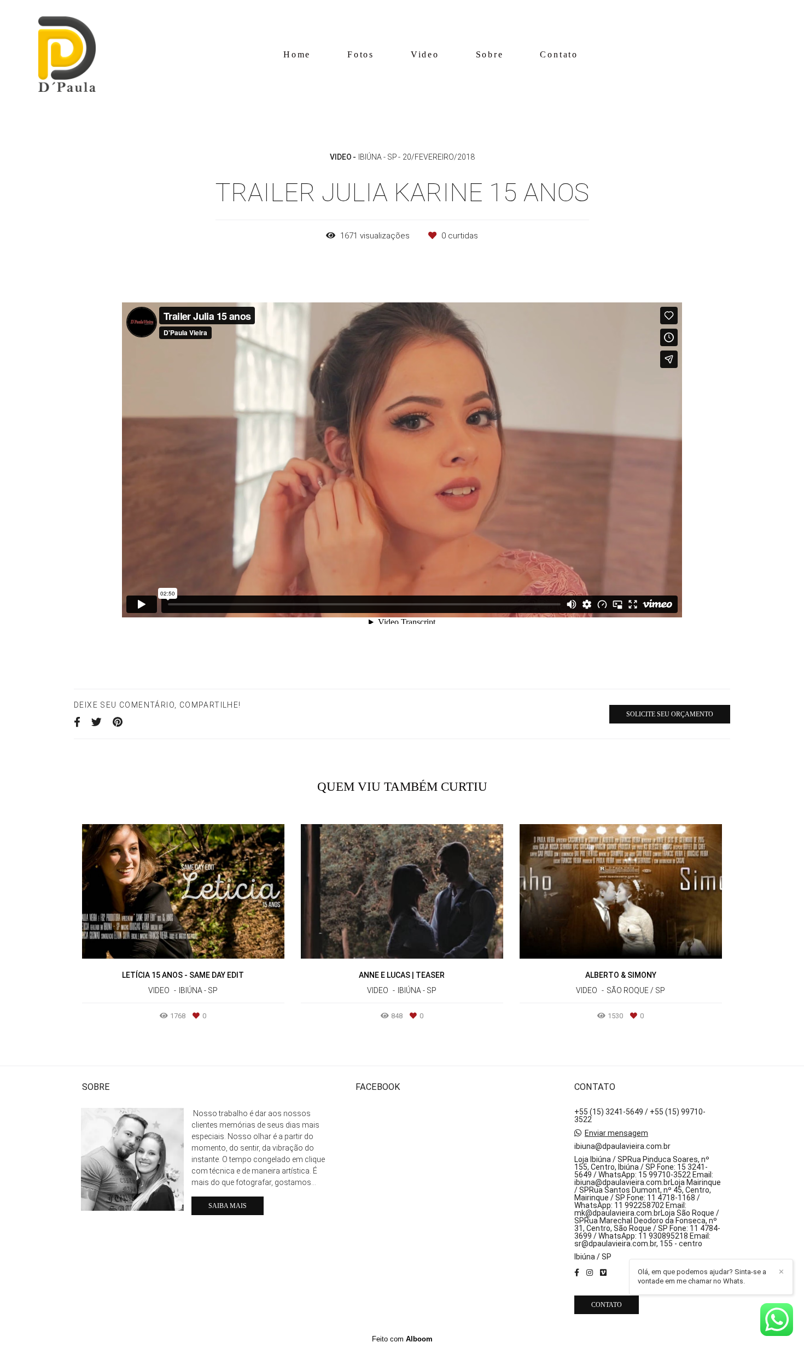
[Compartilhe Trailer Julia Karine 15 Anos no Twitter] (96, 722)
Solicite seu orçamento (669, 714)
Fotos (360, 54)
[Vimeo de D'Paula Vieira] (603, 1272)
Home (297, 54)
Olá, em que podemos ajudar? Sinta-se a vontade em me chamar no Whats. (702, 1276)
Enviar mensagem (616, 1133)
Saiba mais (227, 1206)
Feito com (402, 1339)
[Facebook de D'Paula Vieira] (576, 1272)
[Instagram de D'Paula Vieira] (589, 1272)
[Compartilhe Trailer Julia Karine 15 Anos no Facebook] (77, 722)
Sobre (490, 54)
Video (425, 54)
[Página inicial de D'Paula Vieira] (67, 54)
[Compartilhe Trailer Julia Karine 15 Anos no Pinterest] (118, 722)
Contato (559, 54)
